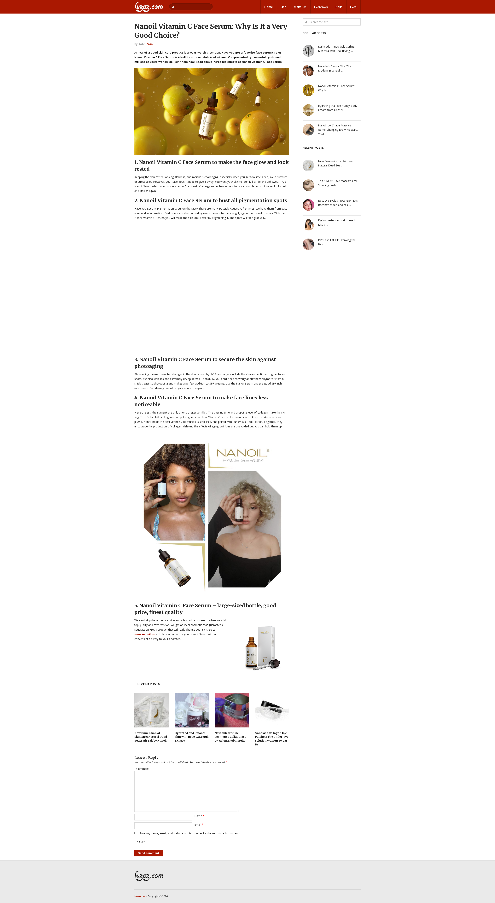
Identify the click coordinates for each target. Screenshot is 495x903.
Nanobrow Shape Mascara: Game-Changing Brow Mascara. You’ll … (338, 130)
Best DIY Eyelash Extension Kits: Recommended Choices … (338, 203)
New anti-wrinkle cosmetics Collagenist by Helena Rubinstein (230, 736)
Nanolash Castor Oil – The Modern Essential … (334, 68)
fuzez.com (140, 896)
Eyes (353, 7)
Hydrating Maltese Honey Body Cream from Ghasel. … (337, 108)
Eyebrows (321, 7)
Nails (338, 7)
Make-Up (300, 7)
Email (198, 824)
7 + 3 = (141, 842)
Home (268, 7)
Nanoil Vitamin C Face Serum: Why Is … (336, 88)
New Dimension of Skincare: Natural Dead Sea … (335, 163)
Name (199, 816)
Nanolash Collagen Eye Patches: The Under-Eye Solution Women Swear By (271, 738)
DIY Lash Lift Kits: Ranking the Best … (337, 242)
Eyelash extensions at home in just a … (337, 222)
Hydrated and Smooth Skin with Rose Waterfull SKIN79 (191, 736)
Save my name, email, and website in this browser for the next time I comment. (189, 833)
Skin (283, 7)
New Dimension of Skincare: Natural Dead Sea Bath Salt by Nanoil (150, 736)
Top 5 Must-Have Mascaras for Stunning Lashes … (337, 183)
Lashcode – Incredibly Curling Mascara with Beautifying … (336, 49)
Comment (142, 769)
